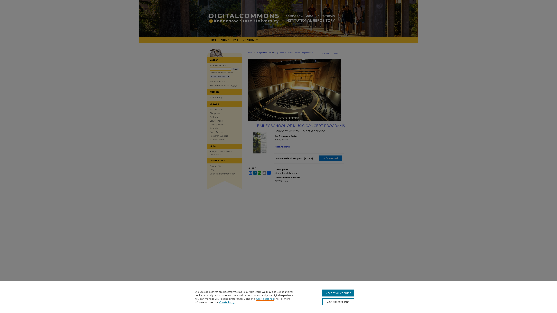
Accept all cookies (338, 293)
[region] (278, 297)
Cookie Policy (227, 302)
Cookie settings (265, 298)
